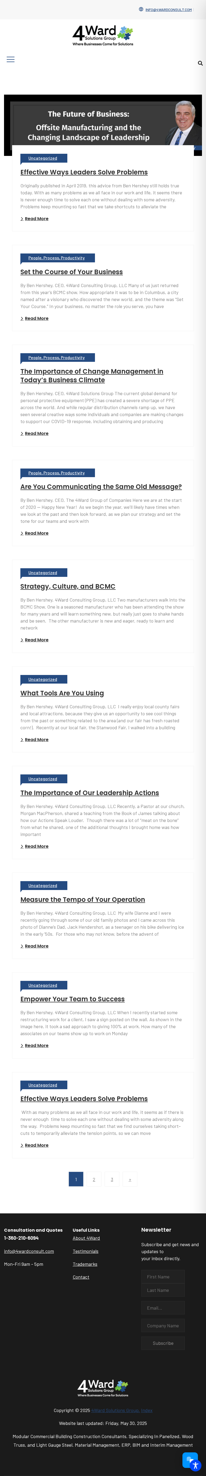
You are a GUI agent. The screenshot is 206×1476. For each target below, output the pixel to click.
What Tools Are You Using (62, 693)
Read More (37, 219)
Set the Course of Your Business (71, 271)
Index (147, 1410)
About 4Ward (86, 1238)
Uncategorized (42, 157)
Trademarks (85, 1264)
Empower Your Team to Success (72, 999)
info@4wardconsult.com (169, 9)
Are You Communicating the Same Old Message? (101, 486)
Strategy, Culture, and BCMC (68, 586)
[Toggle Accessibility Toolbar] (195, 1465)
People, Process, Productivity (56, 257)
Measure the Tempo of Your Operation (82, 899)
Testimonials (85, 1251)
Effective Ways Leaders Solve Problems (84, 172)
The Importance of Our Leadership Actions (89, 792)
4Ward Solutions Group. (115, 1410)
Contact (81, 1277)
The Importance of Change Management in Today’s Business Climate (91, 375)
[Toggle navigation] (10, 59)
